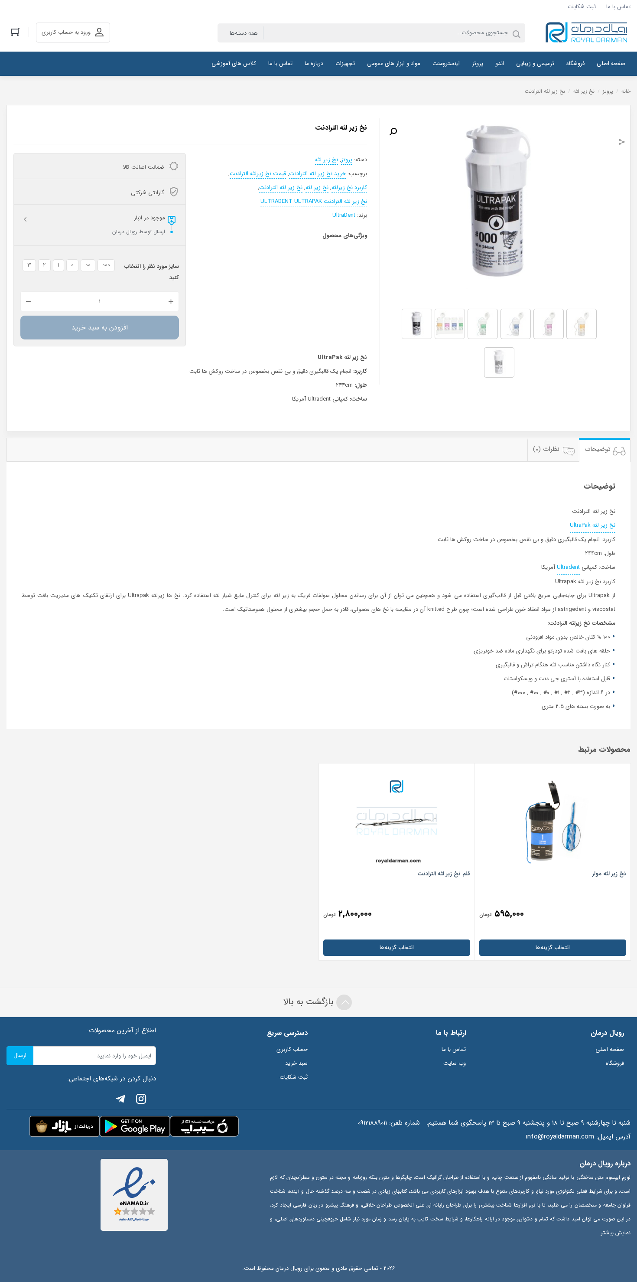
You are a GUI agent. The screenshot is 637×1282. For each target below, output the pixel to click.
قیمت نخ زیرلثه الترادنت (258, 174)
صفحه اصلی (609, 1049)
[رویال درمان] (587, 32)
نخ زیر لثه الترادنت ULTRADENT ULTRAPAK (313, 201)
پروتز (608, 91)
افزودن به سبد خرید (100, 327)
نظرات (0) (546, 449)
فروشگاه (615, 1063)
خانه (625, 91)
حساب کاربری (292, 1049)
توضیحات (598, 449)
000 (106, 265)
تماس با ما (618, 6)
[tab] (604, 449)
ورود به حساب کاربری (66, 32)
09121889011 (372, 1123)
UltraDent (343, 215)
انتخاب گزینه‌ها (553, 947)
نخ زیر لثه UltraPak (592, 525)
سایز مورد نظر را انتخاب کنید (151, 272)
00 (88, 265)
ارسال (19, 1055)
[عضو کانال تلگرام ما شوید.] (120, 1100)
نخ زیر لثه (584, 91)
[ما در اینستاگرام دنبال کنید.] (141, 1100)
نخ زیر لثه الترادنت (280, 187)
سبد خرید (296, 1063)
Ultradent (568, 567)
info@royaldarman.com (560, 1137)
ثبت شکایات (582, 6)
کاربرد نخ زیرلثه (349, 187)
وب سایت (454, 1063)
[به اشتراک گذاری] (622, 143)
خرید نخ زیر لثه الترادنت (317, 174)
